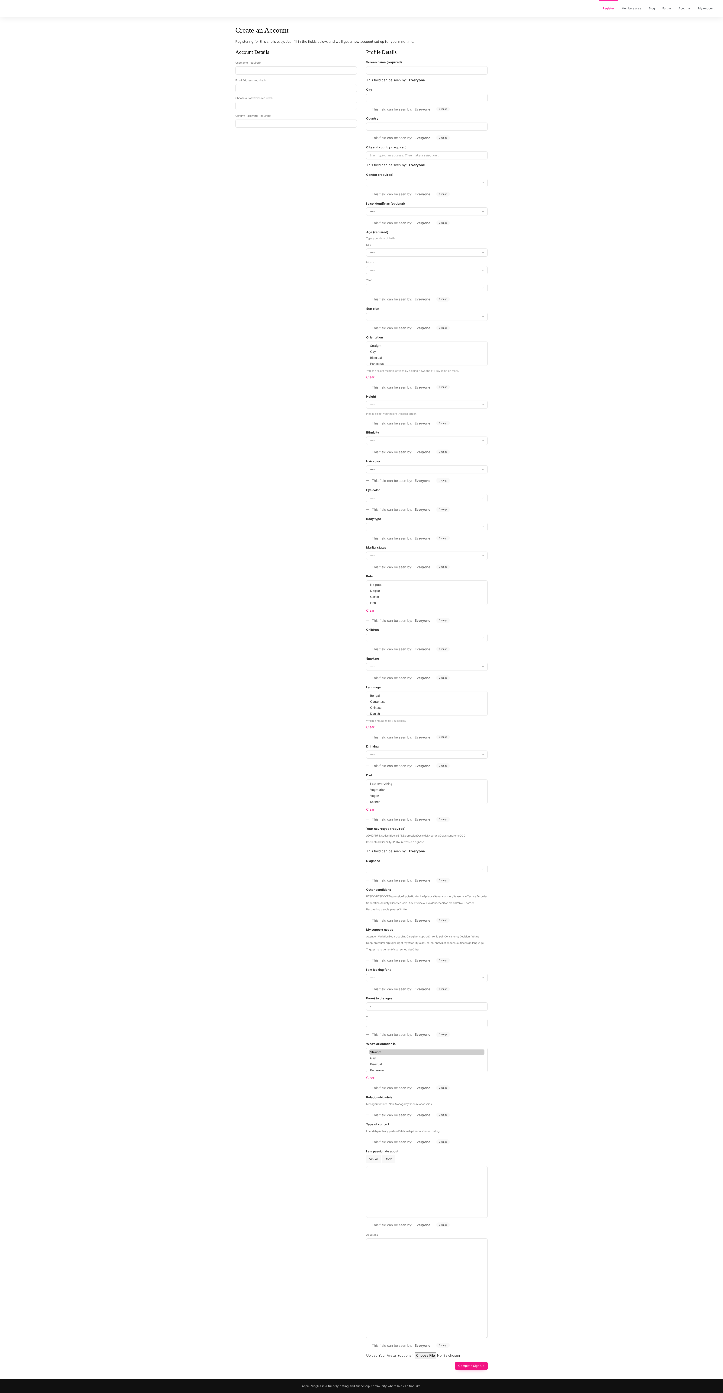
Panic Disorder (465, 903)
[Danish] (426, 713)
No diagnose (416, 842)
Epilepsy (429, 896)
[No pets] (426, 584)
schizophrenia (447, 903)
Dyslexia (422, 835)
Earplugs (389, 942)
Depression (410, 835)
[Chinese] (426, 707)
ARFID (377, 835)
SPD (394, 842)
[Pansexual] (426, 363)
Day (368, 244)
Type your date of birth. (380, 238)
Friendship (372, 1131)
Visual (373, 1159)
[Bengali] (426, 695)
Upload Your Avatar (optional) (390, 1355)
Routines (460, 942)
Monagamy (373, 1104)
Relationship (405, 1131)
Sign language (475, 942)
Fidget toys (402, 942)
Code (388, 1159)
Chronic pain (436, 936)
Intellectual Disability (378, 842)
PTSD (369, 896)
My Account (706, 8)
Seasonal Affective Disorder (470, 896)
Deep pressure (375, 942)
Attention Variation (377, 936)
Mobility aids (416, 942)
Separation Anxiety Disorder (383, 903)
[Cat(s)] (426, 596)
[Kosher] (426, 801)
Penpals (418, 1131)
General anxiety (443, 896)
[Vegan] (426, 795)
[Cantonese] (426, 701)
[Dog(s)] (426, 590)
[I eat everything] (426, 783)
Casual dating (431, 1131)
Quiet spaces (447, 942)
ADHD (370, 835)
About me (372, 1234)
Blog (652, 8)
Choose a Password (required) (254, 98)
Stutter (403, 909)
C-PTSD (378, 896)
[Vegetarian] (426, 789)
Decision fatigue (469, 936)
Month (370, 262)
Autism (385, 835)
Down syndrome (450, 835)
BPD (400, 835)
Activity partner (388, 1131)
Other (415, 949)
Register (608, 8)
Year (369, 280)
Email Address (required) (250, 80)
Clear (370, 377)
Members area (631, 8)
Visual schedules (402, 949)
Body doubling (397, 936)
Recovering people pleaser (382, 909)
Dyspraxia (433, 835)
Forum (666, 8)
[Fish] (426, 602)
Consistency (451, 936)
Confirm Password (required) (253, 115)
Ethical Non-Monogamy (394, 1104)
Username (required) (248, 62)
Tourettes (402, 842)
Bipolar (393, 835)
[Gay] (426, 351)
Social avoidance (428, 903)
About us (684, 8)
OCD (462, 835)
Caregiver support (417, 936)
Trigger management (379, 949)
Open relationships (420, 1104)
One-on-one (431, 942)
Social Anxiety (409, 903)
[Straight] (426, 345)
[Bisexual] (426, 357)
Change (443, 108)
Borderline (417, 896)
